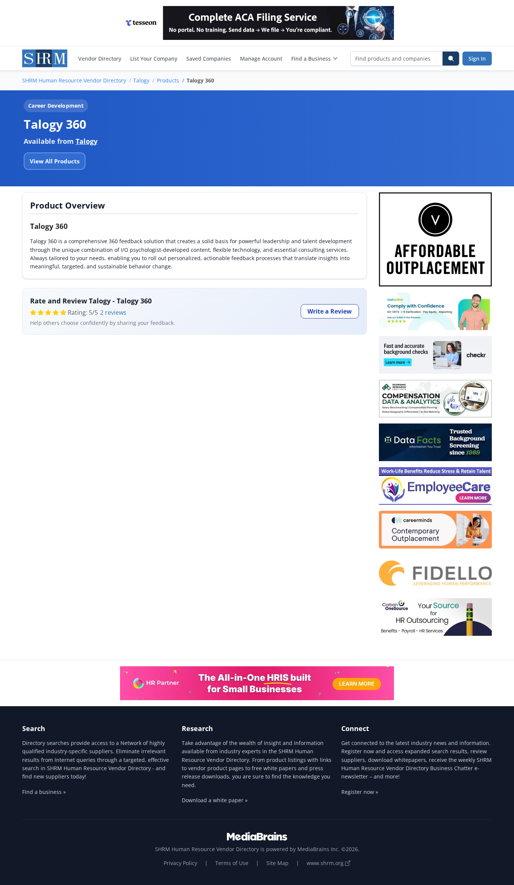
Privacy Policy (180, 863)
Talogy (141, 80)
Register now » (359, 791)
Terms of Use (231, 863)
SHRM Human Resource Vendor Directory (74, 80)
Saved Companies (208, 58)
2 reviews (113, 312)
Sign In (477, 58)
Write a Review (329, 311)
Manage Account (261, 58)
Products (168, 80)
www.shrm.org (326, 863)
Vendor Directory (99, 58)
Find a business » (44, 791)
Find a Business (311, 58)
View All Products (54, 161)
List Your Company (153, 58)
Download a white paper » (215, 800)
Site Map (277, 863)
